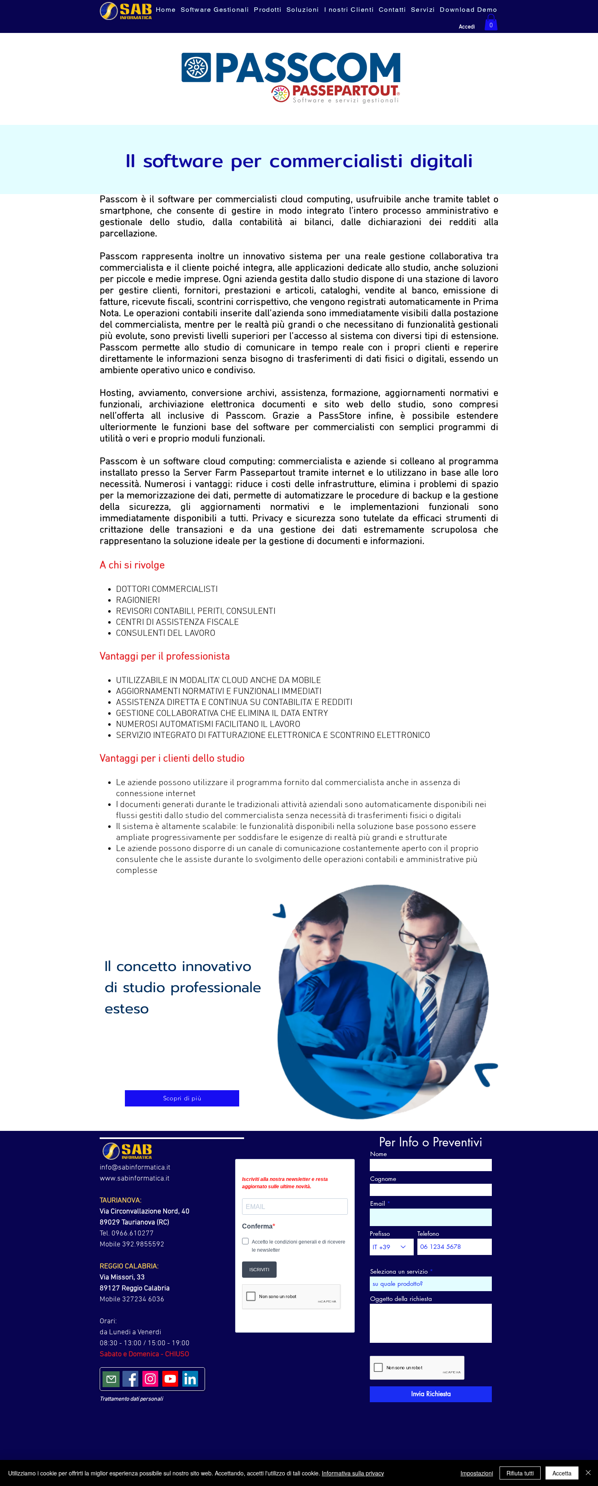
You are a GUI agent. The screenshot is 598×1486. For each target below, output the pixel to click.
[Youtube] (170, 1379)
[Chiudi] (588, 1472)
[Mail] (111, 1379)
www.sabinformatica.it (135, 1178)
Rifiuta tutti (520, 1473)
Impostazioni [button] (477, 1473)
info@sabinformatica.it (135, 1167)
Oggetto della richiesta (401, 1299)
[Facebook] (130, 1379)
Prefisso (380, 1234)
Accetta (562, 1473)
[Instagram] (150, 1379)
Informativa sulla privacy (353, 1473)
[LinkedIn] (190, 1379)
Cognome (383, 1179)
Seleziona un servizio (399, 1271)
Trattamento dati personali (131, 1399)
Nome (378, 1154)
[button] (491, 22)
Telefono (428, 1234)
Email (377, 1203)
